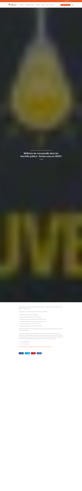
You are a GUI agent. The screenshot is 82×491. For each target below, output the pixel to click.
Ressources (51, 4)
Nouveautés (37, 150)
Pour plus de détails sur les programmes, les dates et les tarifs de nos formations (35, 347)
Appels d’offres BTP (30, 4)
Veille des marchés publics (46, 150)
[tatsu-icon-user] (70, 1)
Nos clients (38, 4)
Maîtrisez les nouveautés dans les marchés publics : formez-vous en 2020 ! (41, 155)
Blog (47, 4)
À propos (43, 4)
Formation (32, 150)
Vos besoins (21, 4)
